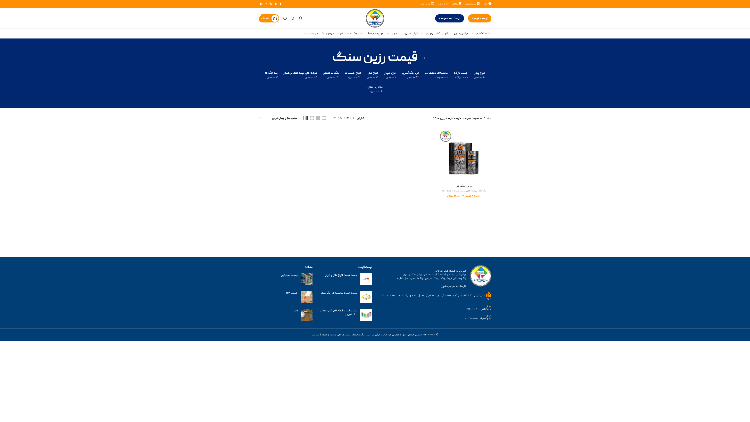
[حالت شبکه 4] (306, 118)
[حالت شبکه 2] (318, 118)
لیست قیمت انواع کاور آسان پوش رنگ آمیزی (339, 312)
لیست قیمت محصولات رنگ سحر (339, 293)
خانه (489, 118)
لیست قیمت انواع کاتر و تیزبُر (341, 275)
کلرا (442, 191)
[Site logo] (375, 18)
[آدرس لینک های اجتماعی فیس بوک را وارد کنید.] (281, 4)
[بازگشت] (423, 58)
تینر (296, 310)
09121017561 (471, 318)
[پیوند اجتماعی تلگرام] (261, 4)
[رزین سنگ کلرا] (463, 154)
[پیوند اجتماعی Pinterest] (270, 4)
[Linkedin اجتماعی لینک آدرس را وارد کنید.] (266, 4)
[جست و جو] (293, 18)
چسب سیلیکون (289, 275)
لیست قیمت (480, 18)
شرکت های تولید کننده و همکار (462, 191)
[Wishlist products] (285, 18)
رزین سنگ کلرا (464, 186)
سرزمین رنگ (367, 335)
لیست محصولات (449, 18)
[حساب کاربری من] (300, 18)
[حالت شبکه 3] (312, 118)
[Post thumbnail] (366, 279)
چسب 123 (292, 293)
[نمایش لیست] (324, 118)
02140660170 (472, 309)
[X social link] (276, 4)
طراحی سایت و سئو (333, 335)
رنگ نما (483, 191)
